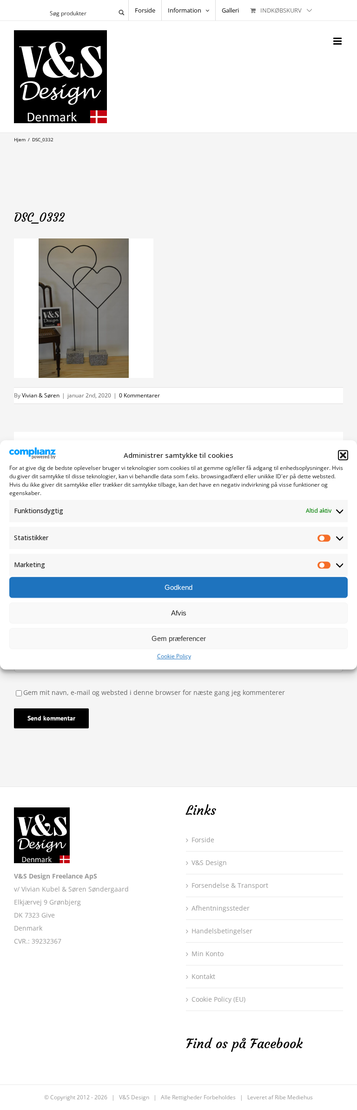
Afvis (178, 613)
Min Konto (208, 953)
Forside (203, 839)
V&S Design (209, 862)
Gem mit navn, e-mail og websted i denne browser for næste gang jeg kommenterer (154, 692)
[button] (343, 455)
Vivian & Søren (41, 395)
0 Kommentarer (139, 395)
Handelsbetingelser (222, 930)
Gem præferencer (179, 638)
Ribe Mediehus (294, 1097)
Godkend (178, 587)
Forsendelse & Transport (230, 885)
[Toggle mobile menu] (338, 41)
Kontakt (203, 976)
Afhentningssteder (221, 908)
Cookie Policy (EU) (218, 999)
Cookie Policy (174, 657)
